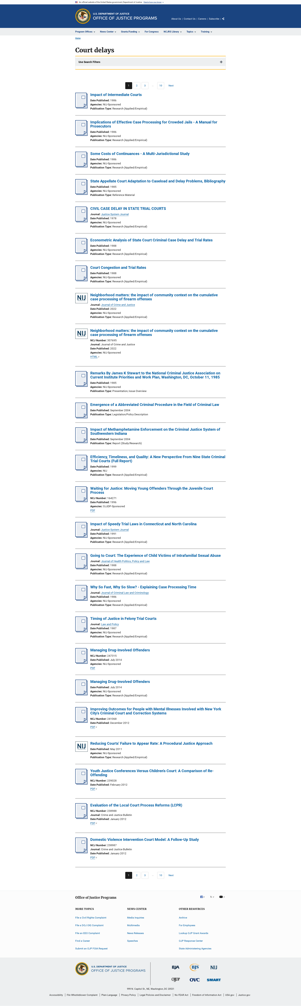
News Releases (135, 933)
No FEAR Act (181, 995)
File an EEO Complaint (87, 933)
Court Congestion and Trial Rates (118, 267)
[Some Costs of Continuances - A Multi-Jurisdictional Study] (81, 166)
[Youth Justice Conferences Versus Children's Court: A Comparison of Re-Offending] (81, 783)
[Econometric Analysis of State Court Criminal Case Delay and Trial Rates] (81, 252)
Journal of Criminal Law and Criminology (125, 592)
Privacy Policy (128, 995)
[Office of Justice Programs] (83, 16)
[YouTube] (222, 899)
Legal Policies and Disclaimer (155, 995)
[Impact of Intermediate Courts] (81, 107)
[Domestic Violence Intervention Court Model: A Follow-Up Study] (81, 852)
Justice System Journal (115, 214)
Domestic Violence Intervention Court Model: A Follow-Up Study (144, 839)
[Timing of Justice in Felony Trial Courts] (81, 631)
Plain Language (109, 995)
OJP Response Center (191, 940)
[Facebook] (203, 899)
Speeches (132, 940)
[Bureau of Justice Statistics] (195, 971)
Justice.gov (244, 995)
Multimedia (133, 925)
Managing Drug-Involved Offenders (120, 650)
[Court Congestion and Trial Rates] (81, 280)
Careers (202, 18)
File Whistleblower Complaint (82, 995)
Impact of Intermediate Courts (116, 95)
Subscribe (214, 18)
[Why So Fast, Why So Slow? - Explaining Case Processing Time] (81, 599)
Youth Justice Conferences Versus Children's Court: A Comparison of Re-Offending (152, 773)
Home (78, 38)
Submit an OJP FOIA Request (91, 948)
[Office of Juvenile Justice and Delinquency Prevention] (176, 982)
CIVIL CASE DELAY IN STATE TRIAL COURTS (128, 208)
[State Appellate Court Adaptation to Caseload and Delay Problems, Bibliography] (81, 193)
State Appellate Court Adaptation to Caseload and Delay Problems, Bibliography (157, 181)
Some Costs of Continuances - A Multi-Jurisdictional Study (140, 154)
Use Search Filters (89, 62)
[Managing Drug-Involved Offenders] (81, 662)
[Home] (125, 16)
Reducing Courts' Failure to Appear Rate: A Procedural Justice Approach (151, 743)
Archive (183, 917)
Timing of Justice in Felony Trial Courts (123, 618)
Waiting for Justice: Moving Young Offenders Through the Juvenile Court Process (151, 490)
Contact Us (189, 18)
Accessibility (56, 995)
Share (226, 21)
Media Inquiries (135, 917)
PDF (92, 510)
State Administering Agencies (195, 948)
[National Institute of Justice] (214, 969)
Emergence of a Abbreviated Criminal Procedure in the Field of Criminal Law (154, 404)
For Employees (187, 925)
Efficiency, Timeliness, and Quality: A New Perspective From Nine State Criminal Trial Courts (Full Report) (157, 459)
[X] (213, 899)
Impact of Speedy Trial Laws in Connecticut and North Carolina (143, 524)
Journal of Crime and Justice (118, 304)
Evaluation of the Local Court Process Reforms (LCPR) (136, 805)
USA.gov (229, 995)
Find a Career (82, 940)
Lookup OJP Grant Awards (193, 933)
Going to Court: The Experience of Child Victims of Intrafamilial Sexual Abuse (155, 555)
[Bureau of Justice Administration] (175, 969)
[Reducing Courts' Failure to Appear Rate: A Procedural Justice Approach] (81, 747)
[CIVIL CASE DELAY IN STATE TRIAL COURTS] (81, 221)
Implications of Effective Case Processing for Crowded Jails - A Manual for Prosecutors (153, 124)
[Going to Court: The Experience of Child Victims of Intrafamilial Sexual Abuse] (81, 568)
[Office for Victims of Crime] (195, 982)
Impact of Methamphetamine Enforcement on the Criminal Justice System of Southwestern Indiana (155, 431)
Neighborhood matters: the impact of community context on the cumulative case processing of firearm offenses (154, 297)
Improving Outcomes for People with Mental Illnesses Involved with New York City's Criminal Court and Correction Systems (155, 711)
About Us (176, 18)
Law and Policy (110, 624)
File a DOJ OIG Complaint (89, 925)
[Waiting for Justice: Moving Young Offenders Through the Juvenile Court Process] (81, 501)
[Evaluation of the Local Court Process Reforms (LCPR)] (81, 818)
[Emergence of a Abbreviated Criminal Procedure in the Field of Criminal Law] (81, 417)
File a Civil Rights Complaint (90, 917)
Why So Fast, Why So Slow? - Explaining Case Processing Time (143, 587)
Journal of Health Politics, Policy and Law (125, 561)
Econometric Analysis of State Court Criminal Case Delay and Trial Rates (151, 240)
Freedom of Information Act (206, 995)
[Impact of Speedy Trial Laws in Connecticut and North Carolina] (81, 536)
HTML (94, 356)
